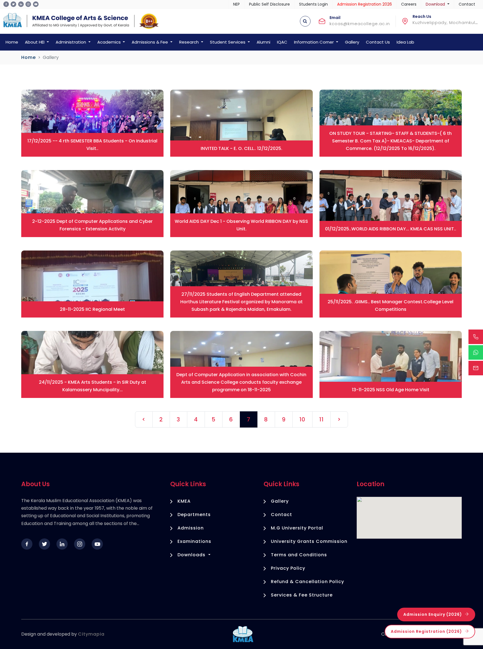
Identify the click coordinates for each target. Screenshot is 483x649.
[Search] (305, 21)
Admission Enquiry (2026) (432, 614)
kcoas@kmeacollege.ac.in (360, 24)
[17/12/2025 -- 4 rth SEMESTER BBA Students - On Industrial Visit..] (92, 123)
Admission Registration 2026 (364, 4)
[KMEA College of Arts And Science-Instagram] (28, 4)
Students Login (313, 4)
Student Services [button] (228, 42)
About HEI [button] (35, 42)
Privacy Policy (288, 568)
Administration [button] (71, 42)
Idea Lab (405, 42)
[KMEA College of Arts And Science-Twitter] (13, 4)
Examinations (194, 541)
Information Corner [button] (314, 42)
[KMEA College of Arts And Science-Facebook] (6, 4)
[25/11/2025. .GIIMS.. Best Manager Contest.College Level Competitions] (390, 283)
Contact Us (378, 42)
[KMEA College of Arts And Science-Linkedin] (21, 4)
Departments (194, 514)
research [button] (189, 42)
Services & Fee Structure (302, 595)
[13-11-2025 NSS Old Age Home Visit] (390, 364)
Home (12, 42)
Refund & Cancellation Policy (307, 581)
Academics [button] (109, 42)
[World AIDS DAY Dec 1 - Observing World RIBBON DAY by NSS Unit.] (241, 203)
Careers (408, 4)
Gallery (352, 42)
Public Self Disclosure (269, 4)
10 (302, 419)
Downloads (192, 555)
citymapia (91, 634)
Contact (467, 4)
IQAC (282, 42)
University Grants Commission (309, 541)
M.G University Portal (297, 528)
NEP (236, 4)
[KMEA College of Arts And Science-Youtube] (36, 4)
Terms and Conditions (299, 555)
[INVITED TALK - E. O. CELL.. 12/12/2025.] (241, 123)
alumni (263, 42)
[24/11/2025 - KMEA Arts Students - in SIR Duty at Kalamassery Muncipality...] (92, 364)
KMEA (184, 501)
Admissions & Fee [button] (150, 42)
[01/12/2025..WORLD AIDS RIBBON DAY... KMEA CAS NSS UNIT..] (390, 203)
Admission (190, 528)
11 (321, 419)
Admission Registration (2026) (426, 631)
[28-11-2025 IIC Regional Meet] (92, 283)
